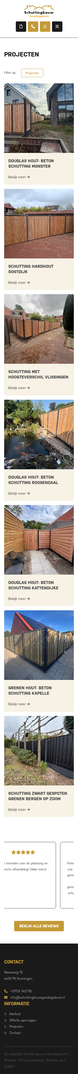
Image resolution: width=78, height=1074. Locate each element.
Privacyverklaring (31, 1060)
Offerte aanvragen (22, 1020)
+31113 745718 (21, 991)
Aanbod (15, 1014)
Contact (15, 1033)
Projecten (32, 73)
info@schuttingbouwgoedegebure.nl (37, 997)
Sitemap (10, 1060)
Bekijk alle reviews (39, 926)
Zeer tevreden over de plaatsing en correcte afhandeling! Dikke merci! (39, 866)
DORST (9, 1067)
